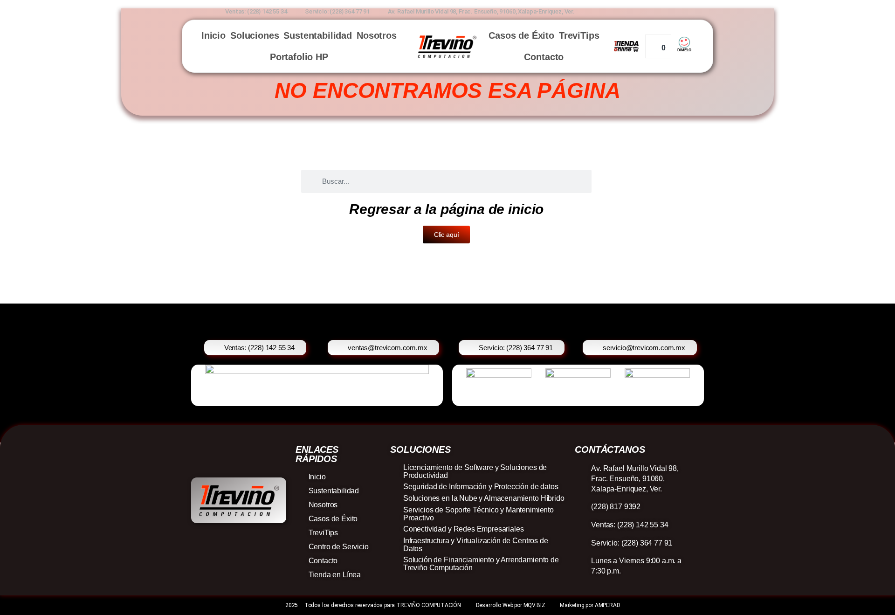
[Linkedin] (659, 10)
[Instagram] (645, 10)
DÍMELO (684, 50)
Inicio (213, 35)
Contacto (544, 57)
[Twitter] (674, 10)
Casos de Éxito (521, 35)
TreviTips (579, 35)
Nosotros (377, 35)
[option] (264, 385)
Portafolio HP (299, 57)
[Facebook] (630, 10)
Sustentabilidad (317, 35)
